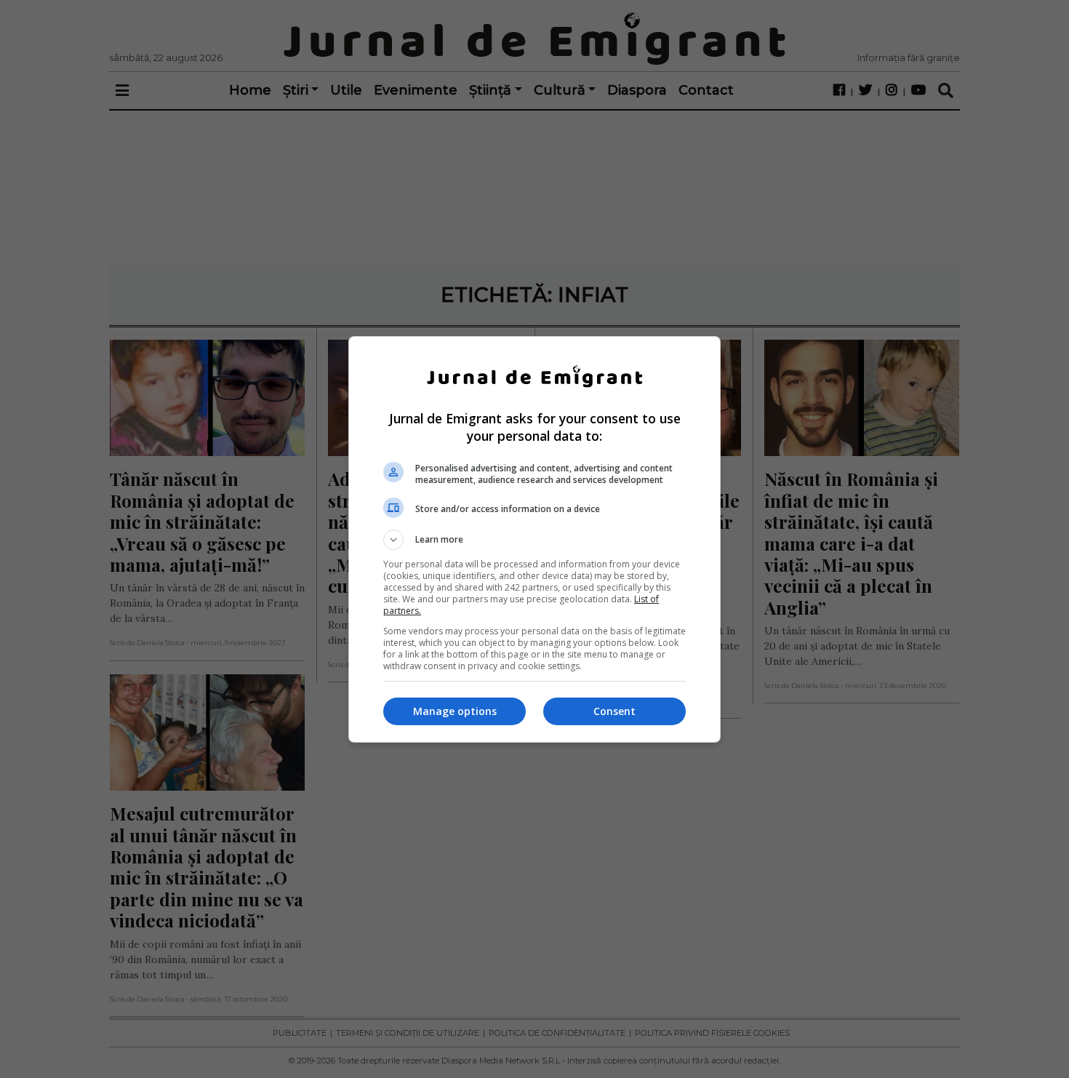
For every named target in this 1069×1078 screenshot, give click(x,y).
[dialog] (534, 539)
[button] (534, 540)
